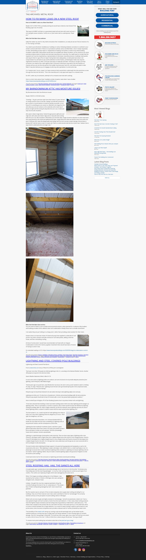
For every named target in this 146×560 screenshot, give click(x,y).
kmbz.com (49, 460)
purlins (36, 85)
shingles (55, 524)
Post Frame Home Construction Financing (104, 168)
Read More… (29, 545)
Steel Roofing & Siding (53, 459)
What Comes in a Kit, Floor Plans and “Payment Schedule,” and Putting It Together (106, 166)
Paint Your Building (111, 98)
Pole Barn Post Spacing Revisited (102, 136)
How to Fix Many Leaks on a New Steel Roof (52, 18)
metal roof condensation (66, 356)
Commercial (107, 26)
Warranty (72, 556)
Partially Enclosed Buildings (101, 164)
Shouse (40, 354)
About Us (49, 556)
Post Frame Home (67, 354)
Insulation (60, 354)
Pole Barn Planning (74, 459)
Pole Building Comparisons (76, 523)
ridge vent (75, 356)
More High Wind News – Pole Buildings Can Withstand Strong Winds (105, 152)
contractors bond (55, 85)
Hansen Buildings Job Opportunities (86, 556)
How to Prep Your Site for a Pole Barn (103, 174)
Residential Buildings (44, 2)
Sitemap (107, 556)
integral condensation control (33, 357)
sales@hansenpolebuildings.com (86, 540)
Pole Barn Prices (64, 556)
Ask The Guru (109, 65)
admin (72, 85)
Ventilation (45, 354)
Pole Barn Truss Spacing (100, 120)
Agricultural (107, 15)
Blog (44, 556)
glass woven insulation (44, 85)
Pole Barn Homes (52, 354)
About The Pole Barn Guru (55, 83)
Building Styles (79, 2)
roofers (51, 524)
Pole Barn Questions (43, 83)
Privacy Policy (100, 556)
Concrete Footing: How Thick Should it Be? (104, 132)
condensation (61, 357)
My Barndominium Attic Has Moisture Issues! (53, 88)
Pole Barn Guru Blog (111, 54)
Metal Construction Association (75, 460)
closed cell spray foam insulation (49, 357)
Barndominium (34, 356)
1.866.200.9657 (107, 37)
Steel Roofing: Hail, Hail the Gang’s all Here (53, 465)
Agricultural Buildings (56, 2)
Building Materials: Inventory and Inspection (105, 170)
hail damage (39, 524)
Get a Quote (99, 2)
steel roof (43, 460)
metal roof (80, 83)
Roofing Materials (67, 83)
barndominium (81, 356)
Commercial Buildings (69, 2)
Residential (107, 20)
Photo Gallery (109, 87)
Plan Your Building (90, 2)
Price (110, 43)
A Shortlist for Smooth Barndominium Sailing (105, 128)
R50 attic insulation (54, 356)
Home (27, 11)
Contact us (39, 556)
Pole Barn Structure (43, 459)
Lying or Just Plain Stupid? (100, 147)
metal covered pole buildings (59, 460)
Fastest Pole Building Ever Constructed (103, 157)
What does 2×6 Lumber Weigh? (102, 140)
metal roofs (41, 511)
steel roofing (33, 524)
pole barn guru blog (67, 520)
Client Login (107, 2)
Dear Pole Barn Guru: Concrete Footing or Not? (106, 124)
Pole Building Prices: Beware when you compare (106, 143)
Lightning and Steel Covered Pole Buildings (53, 360)
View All (107, 178)
